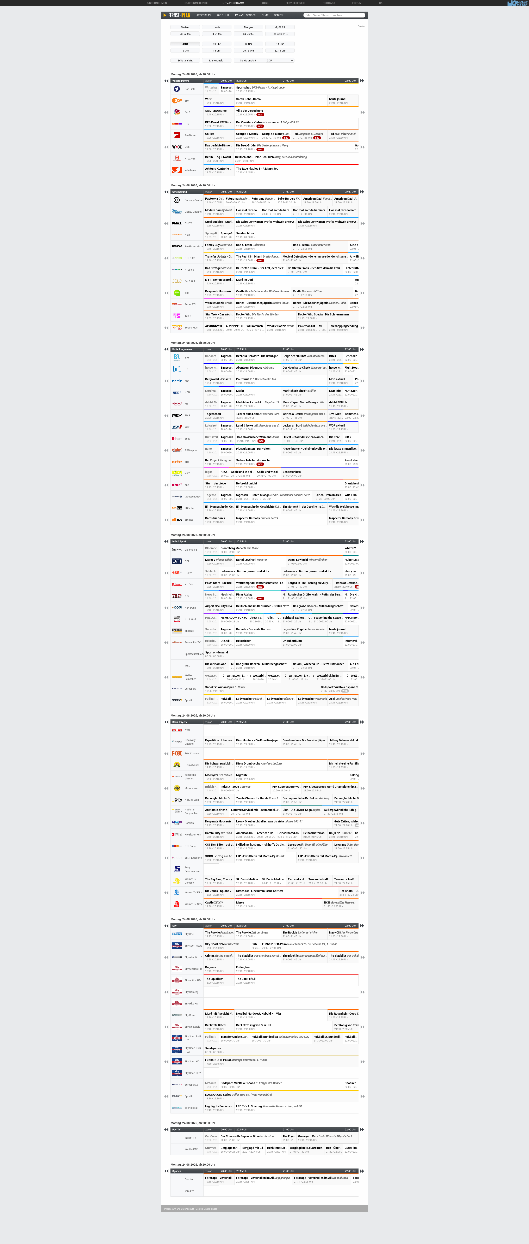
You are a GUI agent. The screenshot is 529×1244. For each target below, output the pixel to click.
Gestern (185, 27)
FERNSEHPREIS (294, 3)
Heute (216, 27)
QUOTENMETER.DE (195, 3)
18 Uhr (216, 50)
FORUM (355, 3)
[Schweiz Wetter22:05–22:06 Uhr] (348, 677)
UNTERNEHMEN (155, 3)
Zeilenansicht (185, 60)
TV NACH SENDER (245, 15)
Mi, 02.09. (280, 27)
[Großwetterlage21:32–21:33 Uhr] (314, 677)
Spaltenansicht (217, 60)
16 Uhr (185, 50)
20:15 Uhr (248, 50)
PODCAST (327, 3)
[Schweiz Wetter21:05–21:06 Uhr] (286, 677)
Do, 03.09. (185, 33)
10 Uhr (216, 44)
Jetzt (185, 44)
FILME (264, 15)
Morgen (248, 27)
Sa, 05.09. (248, 33)
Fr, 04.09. (217, 33)
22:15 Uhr (280, 50)
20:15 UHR (223, 15)
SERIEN (278, 15)
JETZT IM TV (204, 15)
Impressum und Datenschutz (179, 1208)
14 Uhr (280, 44)
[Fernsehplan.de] (177, 15)
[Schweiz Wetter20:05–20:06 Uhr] (224, 677)
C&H (380, 3)
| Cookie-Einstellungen (206, 1208)
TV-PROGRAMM (233, 3)
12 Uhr (248, 44)
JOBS (263, 3)
